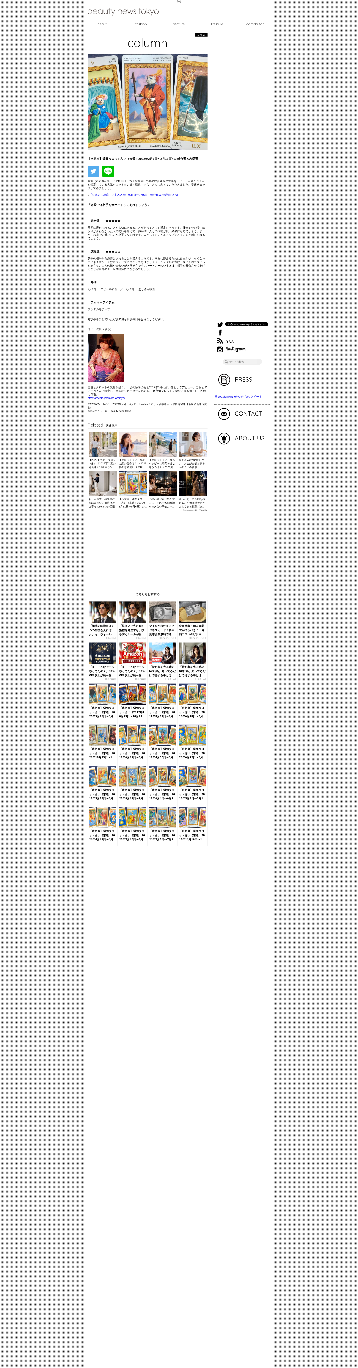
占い (170, 404)
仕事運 (163, 404)
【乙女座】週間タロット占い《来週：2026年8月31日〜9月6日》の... (133, 503)
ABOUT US (250, 438)
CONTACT (249, 413)
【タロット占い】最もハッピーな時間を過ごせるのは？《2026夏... (162, 463)
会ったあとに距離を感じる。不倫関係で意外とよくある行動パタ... (192, 503)
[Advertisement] (148, 549)
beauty (103, 24)
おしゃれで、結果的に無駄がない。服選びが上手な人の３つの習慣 (102, 503)
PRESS (243, 379)
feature (179, 24)
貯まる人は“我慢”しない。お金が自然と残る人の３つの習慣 (192, 463)
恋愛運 (182, 404)
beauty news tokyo (121, 411)
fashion (141, 24)
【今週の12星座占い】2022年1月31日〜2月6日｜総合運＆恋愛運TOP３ (133, 194)
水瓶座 (190, 404)
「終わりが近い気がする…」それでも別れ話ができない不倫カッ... (162, 503)
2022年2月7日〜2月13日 (125, 404)
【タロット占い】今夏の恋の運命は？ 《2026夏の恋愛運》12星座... (132, 463)
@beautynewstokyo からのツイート (238, 396)
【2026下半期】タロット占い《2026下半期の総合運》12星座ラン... (102, 463)
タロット (154, 404)
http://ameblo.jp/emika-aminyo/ (106, 397)
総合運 (198, 404)
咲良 (175, 404)
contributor (255, 24)
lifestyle (217, 24)
